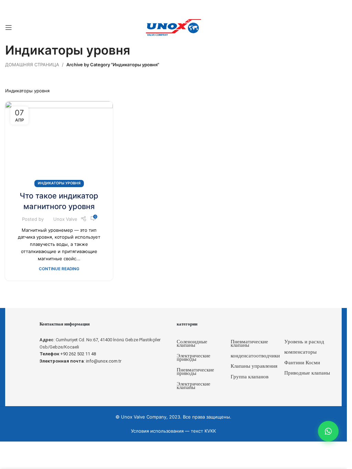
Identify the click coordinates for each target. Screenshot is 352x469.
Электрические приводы (193, 357)
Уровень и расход (304, 341)
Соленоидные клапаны (192, 343)
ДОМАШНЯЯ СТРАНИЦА (32, 64)
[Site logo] (173, 27)
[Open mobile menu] (8, 27)
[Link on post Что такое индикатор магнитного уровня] (59, 142)
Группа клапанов (249, 376)
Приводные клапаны (307, 373)
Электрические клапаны (193, 385)
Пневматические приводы (195, 371)
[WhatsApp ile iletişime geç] (328, 431)
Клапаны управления (254, 366)
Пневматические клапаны (249, 343)
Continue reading (59, 268)
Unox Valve (65, 219)
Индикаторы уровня (59, 183)
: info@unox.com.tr (80, 361)
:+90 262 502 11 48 (68, 353)
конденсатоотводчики (255, 355)
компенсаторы (300, 352)
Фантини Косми (302, 362)
